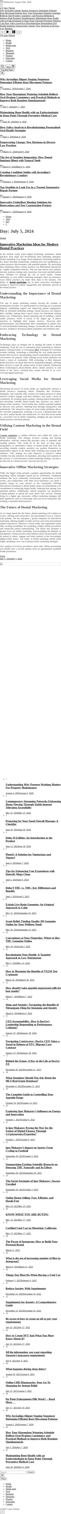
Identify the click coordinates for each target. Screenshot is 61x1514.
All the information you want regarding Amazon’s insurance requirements (29, 1354)
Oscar (2, 556)
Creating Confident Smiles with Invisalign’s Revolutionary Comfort (25, 174)
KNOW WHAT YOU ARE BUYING (27, 1214)
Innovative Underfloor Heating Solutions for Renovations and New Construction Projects (26, 204)
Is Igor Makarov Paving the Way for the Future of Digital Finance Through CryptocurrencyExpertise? (29, 1131)
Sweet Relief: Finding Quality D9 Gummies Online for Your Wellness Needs (31, 923)
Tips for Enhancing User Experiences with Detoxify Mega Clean (30, 873)
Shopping (10, 53)
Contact (9, 61)
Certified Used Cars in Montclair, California (31, 1228)
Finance (9, 55)
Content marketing (8, 435)
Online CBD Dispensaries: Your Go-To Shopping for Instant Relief (28, 1384)
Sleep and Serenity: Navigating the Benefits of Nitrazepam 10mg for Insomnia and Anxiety (32, 1006)
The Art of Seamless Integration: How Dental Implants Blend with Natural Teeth (26, 159)
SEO (36, 350)
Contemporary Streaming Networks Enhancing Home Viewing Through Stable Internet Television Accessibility (33, 804)
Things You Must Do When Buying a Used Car (33, 1274)
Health (9, 43)
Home (8, 40)
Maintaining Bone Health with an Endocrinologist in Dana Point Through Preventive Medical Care (29, 114)
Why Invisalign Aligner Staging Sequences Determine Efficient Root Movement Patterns (26, 81)
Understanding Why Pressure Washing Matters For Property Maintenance (33, 786)
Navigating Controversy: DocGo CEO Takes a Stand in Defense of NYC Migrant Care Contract (33, 1044)
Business (10, 50)
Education (10, 58)
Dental (3, 238)
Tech (8, 48)
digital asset (11, 45)
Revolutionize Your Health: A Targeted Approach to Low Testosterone (28, 956)
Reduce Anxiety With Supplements (26, 1288)
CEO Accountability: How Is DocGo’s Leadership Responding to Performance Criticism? (29, 1024)
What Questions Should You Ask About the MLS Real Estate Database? (31, 1079)
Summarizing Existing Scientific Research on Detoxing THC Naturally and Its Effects (32, 1166)
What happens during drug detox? (26, 1368)
